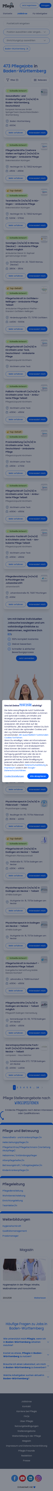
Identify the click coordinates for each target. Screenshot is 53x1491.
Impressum (9, 767)
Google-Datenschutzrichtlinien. (20, 769)
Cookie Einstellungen (14, 776)
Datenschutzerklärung (35, 765)
